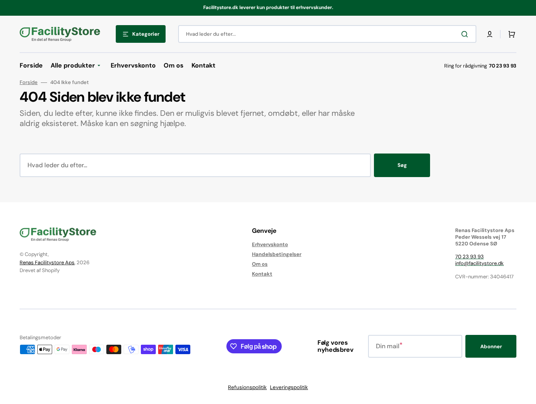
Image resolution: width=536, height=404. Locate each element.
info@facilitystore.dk (479, 263)
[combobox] (327, 34)
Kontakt (262, 274)
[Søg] (466, 34)
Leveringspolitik (289, 387)
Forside (29, 82)
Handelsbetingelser (276, 254)
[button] (489, 34)
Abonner (491, 346)
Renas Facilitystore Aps (47, 262)
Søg (402, 165)
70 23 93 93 (469, 256)
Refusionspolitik (247, 387)
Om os (260, 264)
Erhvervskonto (270, 244)
